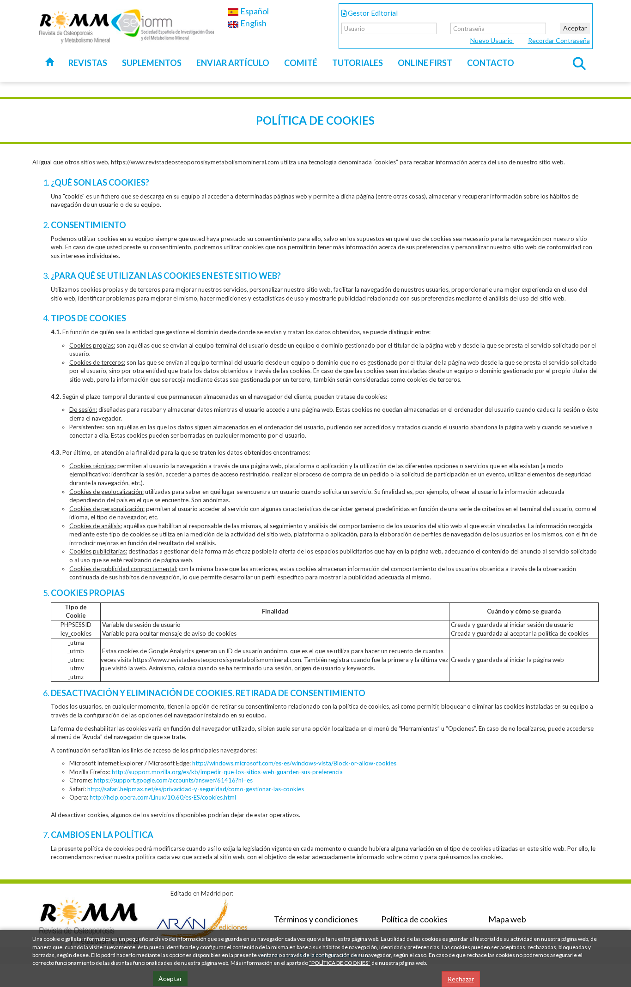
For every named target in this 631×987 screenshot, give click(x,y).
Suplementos (152, 63)
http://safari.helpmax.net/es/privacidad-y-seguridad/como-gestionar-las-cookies (195, 789)
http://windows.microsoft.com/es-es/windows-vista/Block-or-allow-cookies (294, 763)
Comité (300, 63)
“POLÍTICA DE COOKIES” (339, 962)
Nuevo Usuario (492, 40)
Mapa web (507, 919)
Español (254, 11)
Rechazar (461, 979)
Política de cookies (414, 919)
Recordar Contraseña (559, 40)
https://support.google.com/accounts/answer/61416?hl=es (173, 780)
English (253, 23)
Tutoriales (357, 63)
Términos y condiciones (316, 919)
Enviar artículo (232, 63)
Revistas (87, 63)
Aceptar (575, 28)
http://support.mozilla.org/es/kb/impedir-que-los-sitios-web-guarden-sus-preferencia (227, 772)
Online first (425, 63)
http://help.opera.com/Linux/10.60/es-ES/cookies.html (163, 797)
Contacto (490, 63)
